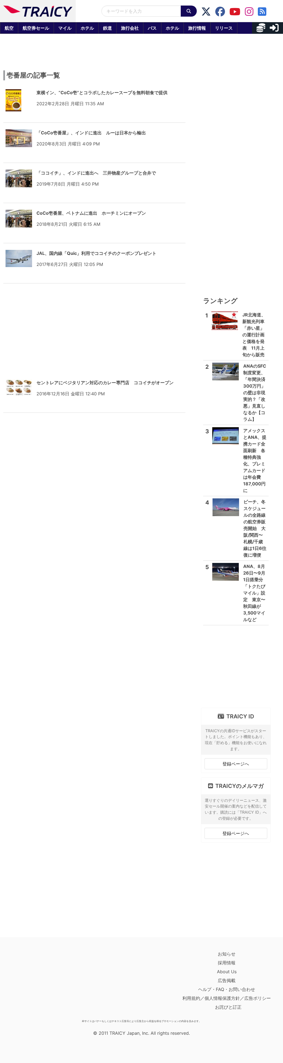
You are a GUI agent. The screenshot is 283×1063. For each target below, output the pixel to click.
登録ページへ (235, 764)
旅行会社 (130, 28)
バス (152, 28)
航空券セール (36, 28)
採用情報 (226, 962)
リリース (224, 28)
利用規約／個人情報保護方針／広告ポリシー (226, 998)
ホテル (87, 28)
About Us (227, 971)
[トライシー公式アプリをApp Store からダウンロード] (37, 983)
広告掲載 (226, 980)
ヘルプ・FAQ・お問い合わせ (226, 989)
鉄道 (107, 28)
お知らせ (226, 954)
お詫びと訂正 (228, 1007)
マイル (65, 28)
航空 (9, 28)
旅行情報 (197, 28)
